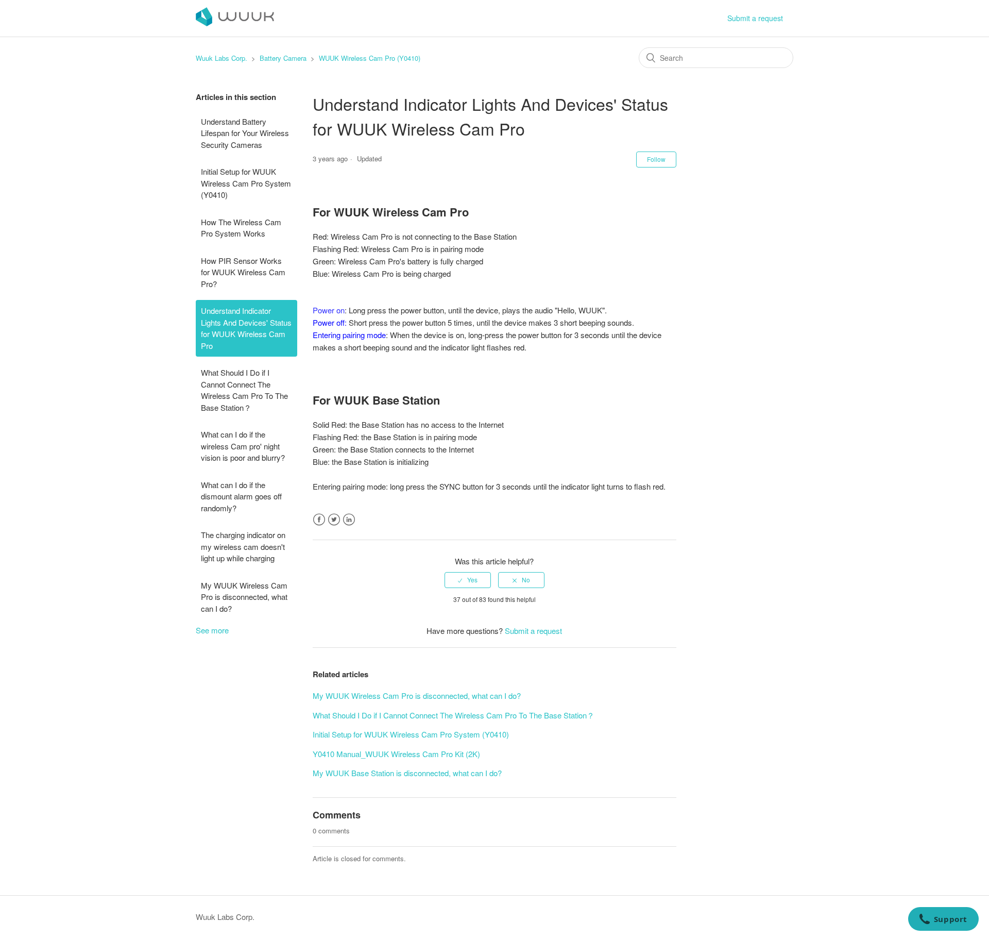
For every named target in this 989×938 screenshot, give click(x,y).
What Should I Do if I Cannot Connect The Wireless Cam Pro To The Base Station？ (244, 390)
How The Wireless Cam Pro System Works (241, 227)
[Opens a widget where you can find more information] (943, 920)
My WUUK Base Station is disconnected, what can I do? (407, 772)
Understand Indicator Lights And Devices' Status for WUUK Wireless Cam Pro (246, 328)
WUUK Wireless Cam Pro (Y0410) (369, 58)
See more (212, 630)
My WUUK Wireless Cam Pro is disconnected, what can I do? (244, 597)
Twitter (334, 519)
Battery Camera (283, 58)
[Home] (235, 23)
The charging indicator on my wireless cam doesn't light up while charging (243, 546)
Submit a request (755, 18)
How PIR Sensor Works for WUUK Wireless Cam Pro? (243, 272)
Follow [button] (656, 159)
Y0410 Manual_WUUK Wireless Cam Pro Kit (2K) (396, 753)
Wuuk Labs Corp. (221, 58)
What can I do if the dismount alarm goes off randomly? (241, 496)
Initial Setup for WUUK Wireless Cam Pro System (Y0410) (246, 183)
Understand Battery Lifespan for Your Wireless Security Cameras (245, 133)
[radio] (468, 580)
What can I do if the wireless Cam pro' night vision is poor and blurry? (243, 446)
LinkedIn (349, 519)
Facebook (319, 519)
